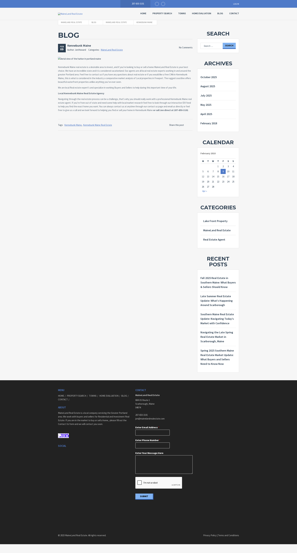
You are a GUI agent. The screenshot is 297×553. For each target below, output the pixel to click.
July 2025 (206, 95)
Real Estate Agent (214, 239)
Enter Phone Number (147, 440)
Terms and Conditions (228, 535)
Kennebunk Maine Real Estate (97, 125)
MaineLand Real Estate (112, 49)
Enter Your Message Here (149, 453)
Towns (182, 13)
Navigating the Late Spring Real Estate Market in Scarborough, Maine (216, 337)
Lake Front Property (215, 221)
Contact (234, 13)
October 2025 (208, 77)
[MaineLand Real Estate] (81, 14)
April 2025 (206, 114)
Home (143, 13)
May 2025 (205, 105)
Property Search (162, 13)
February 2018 (208, 123)
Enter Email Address (147, 427)
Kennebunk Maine (79, 45)
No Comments (186, 47)
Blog (220, 13)
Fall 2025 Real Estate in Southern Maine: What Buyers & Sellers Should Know (218, 282)
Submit (144, 496)
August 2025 (207, 86)
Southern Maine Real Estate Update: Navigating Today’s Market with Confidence (217, 318)
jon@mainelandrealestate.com (150, 418)
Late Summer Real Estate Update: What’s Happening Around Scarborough (216, 300)
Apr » (204, 191)
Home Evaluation (201, 13)
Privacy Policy (209, 535)
